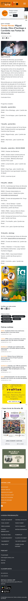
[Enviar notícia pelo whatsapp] (8, 38)
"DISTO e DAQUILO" (20, 526)
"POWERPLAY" (18, 534)
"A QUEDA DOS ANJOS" (21, 538)
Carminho (16, 319)
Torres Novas (6, 316)
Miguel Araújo (6, 319)
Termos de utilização (6, 500)
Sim (15, 15)
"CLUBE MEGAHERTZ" (6, 538)
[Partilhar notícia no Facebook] (3, 38)
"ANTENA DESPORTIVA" (21, 529)
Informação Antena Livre (7, 557)
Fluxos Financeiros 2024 (7, 495)
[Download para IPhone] (14, 591)
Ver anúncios (4, 573)
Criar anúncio (4, 576)
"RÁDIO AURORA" (5, 526)
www (8, 444)
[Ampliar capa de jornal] (14, 424)
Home (2, 23)
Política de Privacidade (7, 497)
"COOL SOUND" (5, 523)
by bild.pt (3, 598)
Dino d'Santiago (7, 321)
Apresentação (4, 487)
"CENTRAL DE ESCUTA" (21, 519)
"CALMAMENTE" (5, 541)
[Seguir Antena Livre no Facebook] (2, 506)
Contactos (3, 502)
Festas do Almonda (18, 316)
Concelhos (7, 23)
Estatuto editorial (5, 489)
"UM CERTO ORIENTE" (21, 541)
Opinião (3, 563)
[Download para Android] (13, 587)
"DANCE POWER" (19, 523)
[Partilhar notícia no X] (5, 38)
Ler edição (21, 444)
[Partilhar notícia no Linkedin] (6, 38)
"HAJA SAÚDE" (4, 544)
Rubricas (3, 560)
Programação (4, 555)
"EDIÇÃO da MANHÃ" (6, 519)
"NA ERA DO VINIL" (6, 534)
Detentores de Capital (6, 492)
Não (10, 15)
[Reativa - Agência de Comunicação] (14, 394)
